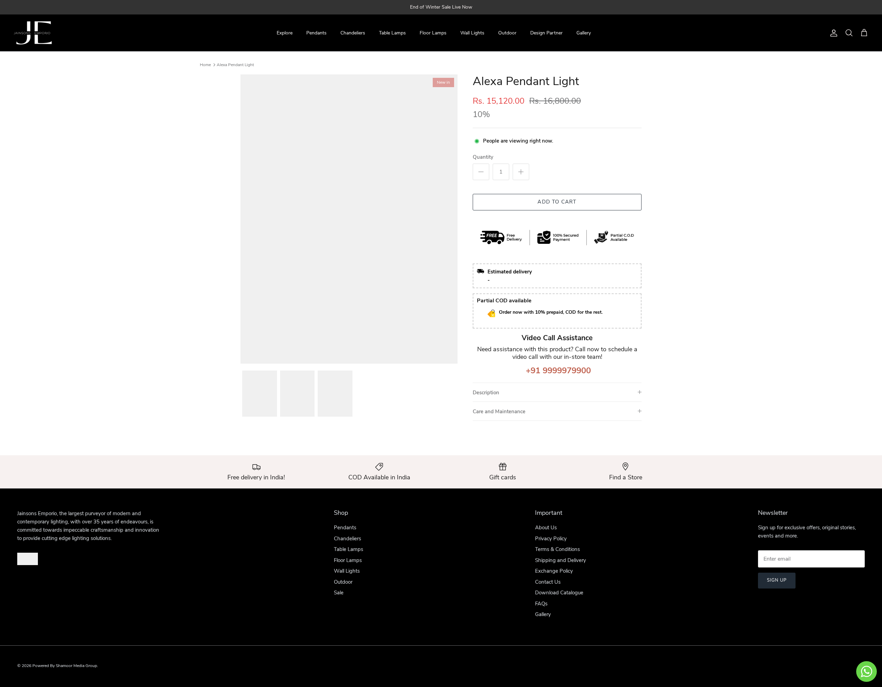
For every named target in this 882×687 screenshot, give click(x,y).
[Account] (832, 33)
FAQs (541, 603)
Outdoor (507, 33)
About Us (546, 527)
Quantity (483, 157)
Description (486, 392)
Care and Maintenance (499, 411)
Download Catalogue (559, 592)
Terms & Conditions (557, 549)
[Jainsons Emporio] (33, 33)
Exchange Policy (554, 571)
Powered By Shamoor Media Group (64, 665)
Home (205, 64)
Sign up (777, 580)
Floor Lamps (433, 33)
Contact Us (548, 582)
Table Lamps (392, 33)
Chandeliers (352, 33)
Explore (285, 33)
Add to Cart (556, 201)
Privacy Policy (551, 538)
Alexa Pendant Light (235, 64)
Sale (338, 592)
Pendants (316, 33)
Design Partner (546, 33)
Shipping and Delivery (560, 560)
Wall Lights (472, 33)
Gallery (583, 33)
